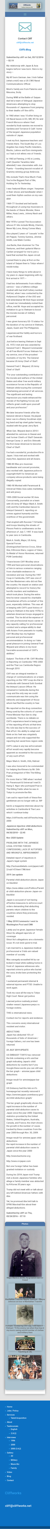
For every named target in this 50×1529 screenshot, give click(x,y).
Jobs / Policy (12, 1411)
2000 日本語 (16, 1449)
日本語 (13, 1433)
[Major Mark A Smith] (25, 1276)
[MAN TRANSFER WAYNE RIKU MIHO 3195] (18, 1298)
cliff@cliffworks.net (25, 42)
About (9, 1422)
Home (9, 1407)
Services (11, 1415)
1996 (13, 1441)
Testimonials (12, 1426)
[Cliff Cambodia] (25, 1378)
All (12, 1456)
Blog (9, 1476)
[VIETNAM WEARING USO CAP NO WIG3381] (17, 1324)
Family (14, 1468)
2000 (13, 1445)
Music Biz (15, 1464)
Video (9, 1472)
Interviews (11, 1437)
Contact (10, 1480)
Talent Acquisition (18, 1418)
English (14, 1429)
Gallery (10, 1453)
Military (14, 1460)
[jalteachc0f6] (18, 1350)
